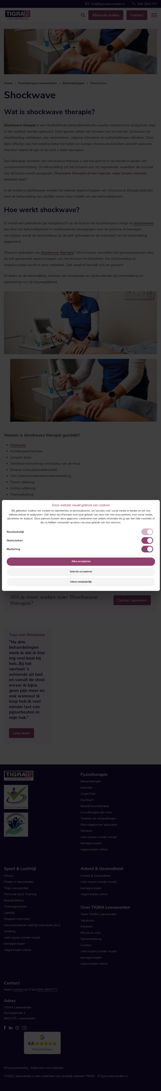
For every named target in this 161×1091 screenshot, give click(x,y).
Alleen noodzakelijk (81, 581)
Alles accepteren (81, 561)
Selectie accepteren (81, 571)
